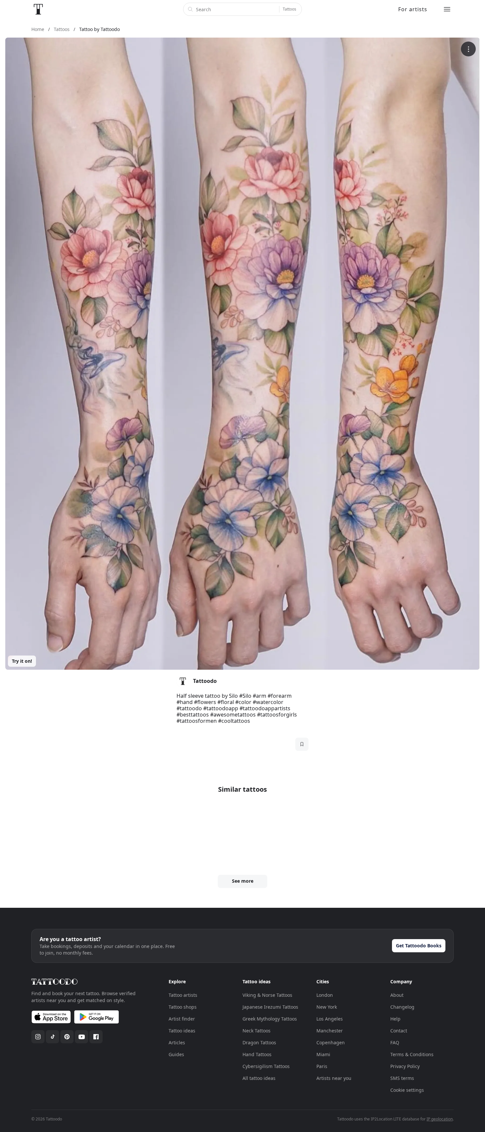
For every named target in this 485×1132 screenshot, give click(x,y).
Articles (177, 1042)
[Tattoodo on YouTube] (81, 1036)
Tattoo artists (183, 995)
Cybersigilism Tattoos (266, 1066)
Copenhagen (330, 1042)
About (397, 995)
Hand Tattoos (257, 1054)
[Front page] (38, 9)
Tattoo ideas (182, 1030)
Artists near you (333, 1078)
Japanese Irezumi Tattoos (270, 1007)
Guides (176, 1054)
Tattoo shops (183, 1007)
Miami (323, 1054)
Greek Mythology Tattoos (269, 1019)
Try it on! (22, 661)
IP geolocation (440, 1119)
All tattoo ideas (258, 1078)
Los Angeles (329, 1019)
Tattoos (289, 9)
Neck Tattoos (256, 1030)
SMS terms (402, 1078)
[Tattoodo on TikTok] (52, 1036)
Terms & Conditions (412, 1054)
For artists (412, 9)
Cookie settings (407, 1090)
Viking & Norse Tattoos (267, 995)
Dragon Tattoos (259, 1042)
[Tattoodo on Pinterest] (67, 1036)
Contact (398, 1030)
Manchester (329, 1030)
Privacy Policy (405, 1066)
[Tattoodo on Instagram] (38, 1036)
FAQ (394, 1042)
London (324, 995)
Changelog (402, 1007)
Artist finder (182, 1019)
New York (326, 1007)
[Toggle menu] (447, 9)
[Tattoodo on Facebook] (96, 1036)
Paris (321, 1066)
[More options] (468, 49)
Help (395, 1019)
